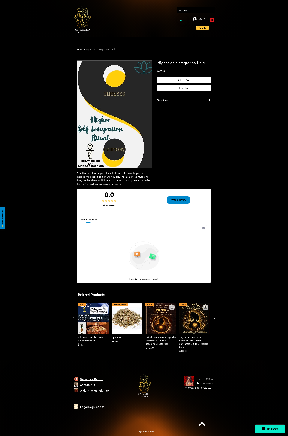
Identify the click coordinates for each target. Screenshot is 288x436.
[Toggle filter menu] (203, 228)
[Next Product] (214, 318)
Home (80, 49)
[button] (212, 19)
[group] (144, 328)
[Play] (198, 383)
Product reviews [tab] (88, 219)
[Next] (202, 424)
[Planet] (76, 379)
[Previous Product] (73, 318)
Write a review (178, 199)
